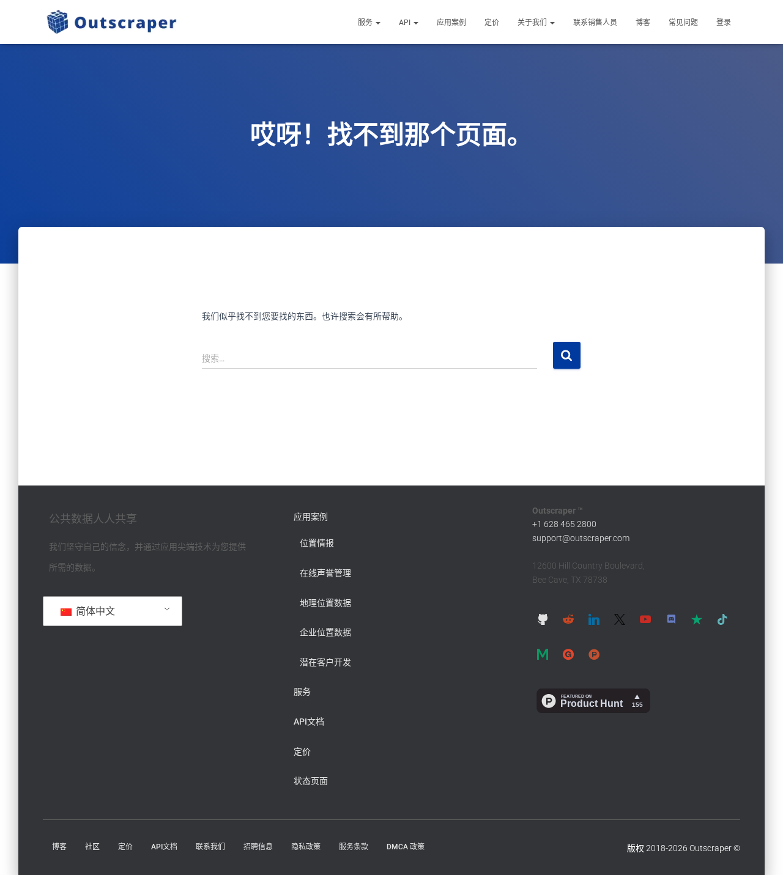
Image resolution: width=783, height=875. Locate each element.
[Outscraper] (112, 22)
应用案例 (451, 22)
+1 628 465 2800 (564, 524)
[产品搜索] (594, 654)
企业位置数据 (325, 632)
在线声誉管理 (325, 573)
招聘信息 (258, 847)
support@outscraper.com (580, 538)
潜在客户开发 (325, 662)
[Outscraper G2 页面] (568, 654)
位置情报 (317, 543)
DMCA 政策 (406, 847)
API (405, 22)
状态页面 (311, 781)
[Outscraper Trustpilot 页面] (696, 619)
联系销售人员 (595, 22)
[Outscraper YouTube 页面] (645, 619)
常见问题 (683, 22)
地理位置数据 (325, 603)
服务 (366, 22)
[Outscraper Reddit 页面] (568, 619)
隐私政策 (306, 847)
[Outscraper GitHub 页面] (542, 619)
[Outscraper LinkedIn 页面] (594, 619)
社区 (92, 847)
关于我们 (533, 22)
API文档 (309, 721)
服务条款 (353, 847)
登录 (723, 22)
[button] (377, 22)
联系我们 (210, 847)
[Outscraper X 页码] (619, 619)
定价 (491, 22)
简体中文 (94, 611)
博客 (643, 22)
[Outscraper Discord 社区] (671, 619)
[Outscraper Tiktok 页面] (722, 619)
